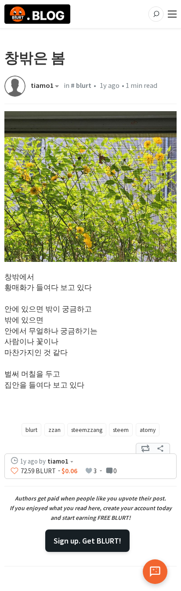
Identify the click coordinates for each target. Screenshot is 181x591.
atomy (148, 430)
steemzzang (86, 430)
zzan (54, 430)
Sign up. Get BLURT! (87, 541)
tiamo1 (42, 86)
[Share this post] (160, 449)
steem (121, 430)
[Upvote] (14, 471)
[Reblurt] (145, 449)
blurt (31, 430)
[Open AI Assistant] (155, 571)
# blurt (81, 85)
